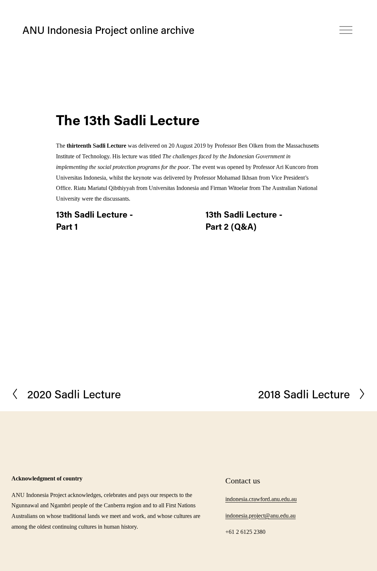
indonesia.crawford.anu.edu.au (261, 499)
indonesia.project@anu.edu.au (260, 515)
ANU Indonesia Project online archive (108, 29)
